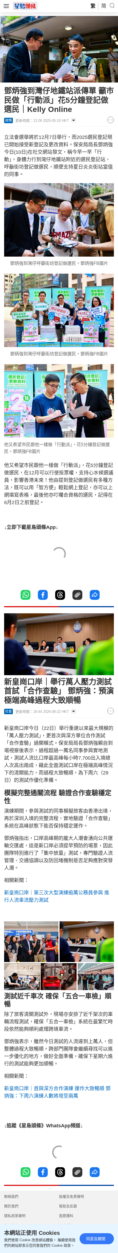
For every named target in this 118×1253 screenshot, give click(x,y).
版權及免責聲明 (71, 1196)
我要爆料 (66, 1216)
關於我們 (11, 1206)
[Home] (25, 6)
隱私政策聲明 (15, 1216)
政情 (8, 120)
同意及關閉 (95, 1238)
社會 (8, 711)
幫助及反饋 (68, 1206)
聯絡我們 (11, 1196)
